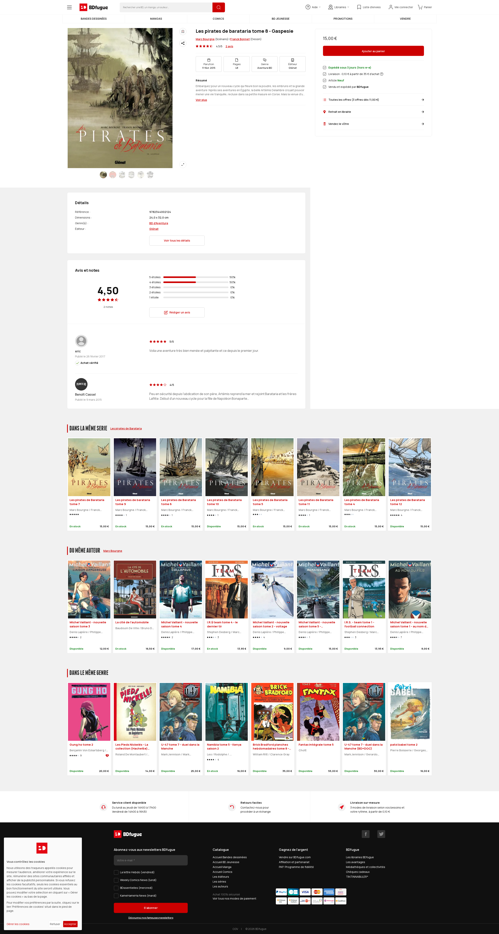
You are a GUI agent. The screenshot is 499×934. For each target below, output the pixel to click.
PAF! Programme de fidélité (296, 867)
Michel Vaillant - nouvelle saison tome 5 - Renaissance (317, 626)
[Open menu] (69, 7)
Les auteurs (220, 886)
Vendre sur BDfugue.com (295, 857)
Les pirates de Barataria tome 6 (178, 502)
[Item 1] (112, 174)
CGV (235, 929)
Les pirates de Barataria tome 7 (87, 502)
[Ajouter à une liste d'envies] (182, 31)
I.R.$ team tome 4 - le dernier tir (222, 624)
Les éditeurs (221, 876)
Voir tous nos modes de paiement (234, 898)
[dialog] (43, 884)
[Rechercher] (218, 7)
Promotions (343, 18)
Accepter (70, 924)
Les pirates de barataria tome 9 (132, 502)
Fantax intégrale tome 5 (316, 745)
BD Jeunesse (280, 18)
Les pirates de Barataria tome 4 (361, 502)
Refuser (55, 924)
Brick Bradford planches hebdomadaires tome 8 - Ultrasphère (271, 749)
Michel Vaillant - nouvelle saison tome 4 (179, 624)
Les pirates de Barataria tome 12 (407, 502)
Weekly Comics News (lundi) (138, 880)
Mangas (156, 18)
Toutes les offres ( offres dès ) (353, 99)
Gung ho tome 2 (81, 745)
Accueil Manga (222, 867)
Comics (218, 18)
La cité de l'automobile (132, 622)
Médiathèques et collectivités (365, 867)
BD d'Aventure (158, 223)
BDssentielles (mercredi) (136, 888)
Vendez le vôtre (338, 124)
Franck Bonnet (240, 39)
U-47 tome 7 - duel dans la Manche (180, 747)
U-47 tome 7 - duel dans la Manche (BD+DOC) (363, 747)
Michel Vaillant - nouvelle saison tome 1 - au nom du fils (409, 626)
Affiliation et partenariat (294, 862)
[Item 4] (140, 174)
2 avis (229, 46)
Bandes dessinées (94, 18)
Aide (315, 7)
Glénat (153, 229)
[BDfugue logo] (94, 7)
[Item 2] (122, 174)
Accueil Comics (222, 872)
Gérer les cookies (18, 924)
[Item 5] (150, 174)
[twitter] (381, 834)
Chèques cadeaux (358, 872)
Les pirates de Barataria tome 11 (316, 502)
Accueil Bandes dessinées (230, 857)
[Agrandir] (182, 164)
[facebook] (366, 834)
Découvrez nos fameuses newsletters (150, 917)
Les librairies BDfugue (360, 857)
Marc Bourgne (205, 39)
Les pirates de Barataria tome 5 (270, 502)
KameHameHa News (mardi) (138, 895)
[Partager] (182, 43)
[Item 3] (131, 174)
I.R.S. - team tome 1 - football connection (359, 624)
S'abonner (151, 908)
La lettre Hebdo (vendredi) (137, 872)
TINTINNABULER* (357, 876)
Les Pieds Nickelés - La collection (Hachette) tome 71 (131, 749)
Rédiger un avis (179, 312)
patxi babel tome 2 (404, 745)
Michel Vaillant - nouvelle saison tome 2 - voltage (271, 624)
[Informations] (381, 74)
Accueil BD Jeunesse (226, 862)
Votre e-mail (125, 860)
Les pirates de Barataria (126, 428)
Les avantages (355, 862)
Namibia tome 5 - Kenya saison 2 (224, 747)
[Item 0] (103, 174)
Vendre (405, 18)
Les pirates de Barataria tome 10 (224, 502)
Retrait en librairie (339, 112)
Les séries (219, 881)
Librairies (340, 7)
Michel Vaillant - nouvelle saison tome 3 (88, 624)
